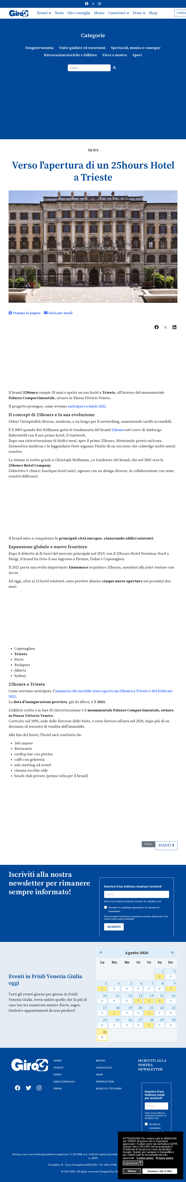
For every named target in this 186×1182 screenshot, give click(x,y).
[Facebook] (86, 4)
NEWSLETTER (105, 1081)
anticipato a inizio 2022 (87, 406)
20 (140, 1010)
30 (172, 1022)
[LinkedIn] (174, 327)
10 (104, 998)
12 (129, 998)
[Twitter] (93, 4)
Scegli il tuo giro (72, 24)
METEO (100, 1060)
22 (161, 1010)
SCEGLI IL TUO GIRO (109, 1088)
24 (104, 1022)
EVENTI (58, 1067)
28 (150, 1022)
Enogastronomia (39, 48)
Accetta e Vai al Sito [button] (159, 1171)
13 (140, 998)
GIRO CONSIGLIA (64, 1081)
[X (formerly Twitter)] (165, 327)
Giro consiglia (78, 13)
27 (140, 1022)
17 (104, 1010)
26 (129, 1022)
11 (116, 998)
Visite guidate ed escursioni (82, 48)
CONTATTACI (104, 1067)
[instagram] (38, 1084)
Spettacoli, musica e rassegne (136, 48)
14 (150, 998)
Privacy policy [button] (164, 1158)
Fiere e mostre (114, 55)
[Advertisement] (93, 98)
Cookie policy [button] (145, 1158)
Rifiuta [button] (132, 1171)
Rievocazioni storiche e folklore (70, 55)
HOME (58, 1060)
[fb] (17, 1084)
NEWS (57, 1074)
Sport (137, 55)
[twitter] (27, 1084)
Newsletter (46, 24)
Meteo (99, 13)
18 (116, 1010)
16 (172, 998)
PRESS (58, 1088)
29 (161, 1022)
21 (150, 1010)
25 (116, 1022)
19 (129, 1010)
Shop (153, 13)
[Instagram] (99, 4)
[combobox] (89, 67)
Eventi (42, 13)
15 (161, 998)
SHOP (99, 1074)
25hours (118, 430)
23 (172, 1010)
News (59, 13)
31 (104, 1034)
